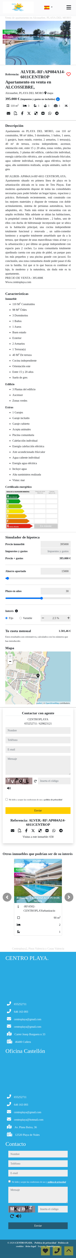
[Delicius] (36, 113)
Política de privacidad (45, 1242)
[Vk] (43, 113)
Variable (27, 618)
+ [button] (10, 656)
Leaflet (39, 703)
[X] (29, 113)
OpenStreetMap (52, 703)
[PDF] (16, 113)
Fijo (11, 618)
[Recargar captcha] (35, 781)
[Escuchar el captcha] (9, 788)
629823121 (45, 723)
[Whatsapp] (50, 113)
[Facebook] (22, 113)
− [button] (10, 661)
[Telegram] (57, 113)
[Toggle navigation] (68, 7)
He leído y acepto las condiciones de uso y (35, 800)
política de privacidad (53, 800)
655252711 (30, 723)
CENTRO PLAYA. (24, 1242)
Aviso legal (31, 1246)
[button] (7, 897)
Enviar (38, 810)
